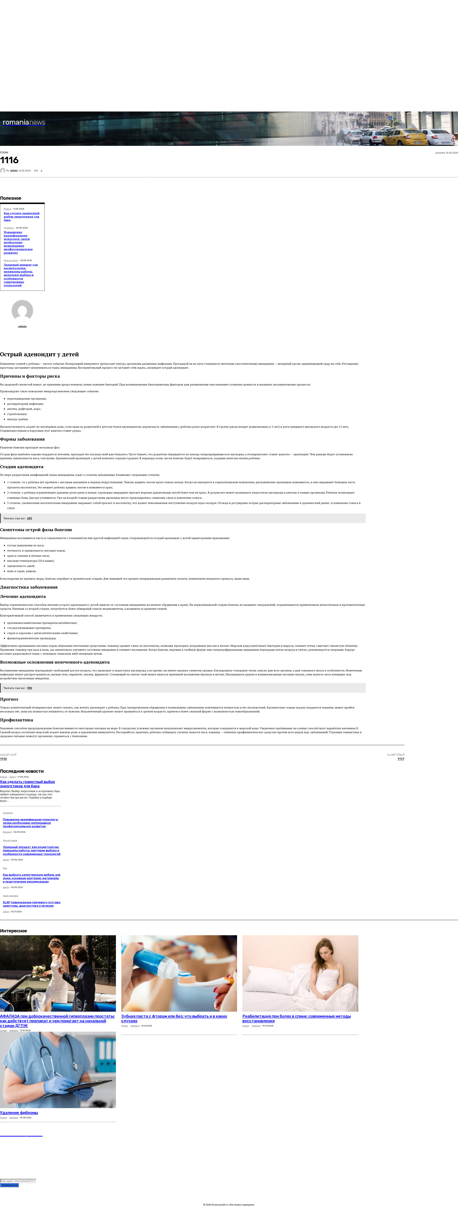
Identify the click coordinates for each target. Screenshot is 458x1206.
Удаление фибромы (19, 1112)
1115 (3, 759)
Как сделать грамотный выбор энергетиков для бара (22, 216)
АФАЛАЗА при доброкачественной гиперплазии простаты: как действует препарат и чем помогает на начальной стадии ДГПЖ (57, 1021)
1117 (401, 759)
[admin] (3, 170)
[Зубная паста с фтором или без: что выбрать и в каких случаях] (179, 973)
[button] (452, 140)
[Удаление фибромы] (58, 1070)
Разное (7, 209)
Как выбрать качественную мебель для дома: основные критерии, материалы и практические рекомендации (31, 878)
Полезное (9, 228)
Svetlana (13, 1030)
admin (14, 170)
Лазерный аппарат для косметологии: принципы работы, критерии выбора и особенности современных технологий (21, 275)
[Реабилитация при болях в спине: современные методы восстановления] (300, 973)
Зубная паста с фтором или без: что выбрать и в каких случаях (174, 1018)
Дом (5, 868)
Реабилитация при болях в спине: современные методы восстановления (296, 1018)
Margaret (7, 832)
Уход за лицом (11, 260)
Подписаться (9, 1185)
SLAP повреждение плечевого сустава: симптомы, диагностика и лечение (32, 904)
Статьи (4, 152)
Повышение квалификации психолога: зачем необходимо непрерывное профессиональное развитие (18, 242)
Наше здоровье (10, 896)
